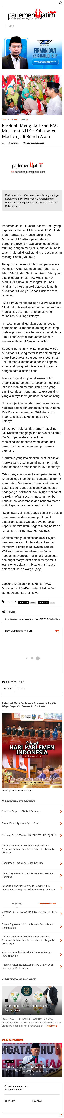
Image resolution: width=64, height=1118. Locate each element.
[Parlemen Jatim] (32, 19)
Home (4, 119)
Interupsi (24, 119)
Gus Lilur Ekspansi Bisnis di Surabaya (26, 1008)
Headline (13, 119)
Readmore (51, 1025)
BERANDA (9, 1100)
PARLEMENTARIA (12, 1040)
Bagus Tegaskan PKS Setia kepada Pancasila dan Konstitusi (29, 1068)
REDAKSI (37, 1100)
